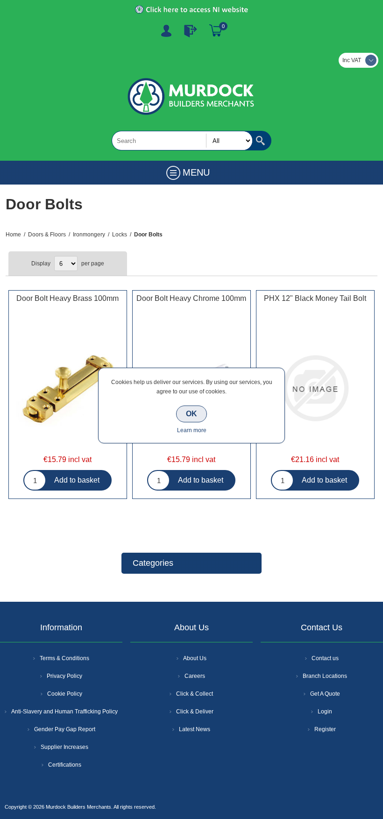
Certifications (64, 765)
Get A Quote (325, 694)
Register (166, 30)
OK (191, 414)
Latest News (194, 729)
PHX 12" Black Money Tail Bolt (315, 298)
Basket (215, 30)
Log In (190, 30)
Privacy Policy (64, 676)
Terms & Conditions (64, 658)
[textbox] (182, 140)
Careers (194, 676)
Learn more (191, 430)
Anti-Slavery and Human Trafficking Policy (64, 711)
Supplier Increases (64, 747)
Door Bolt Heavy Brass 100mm (67, 298)
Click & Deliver (194, 711)
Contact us (325, 658)
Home (13, 234)
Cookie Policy (64, 694)
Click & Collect (194, 694)
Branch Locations (325, 676)
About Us (194, 658)
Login (325, 711)
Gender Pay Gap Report (64, 729)
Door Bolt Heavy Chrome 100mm (191, 298)
